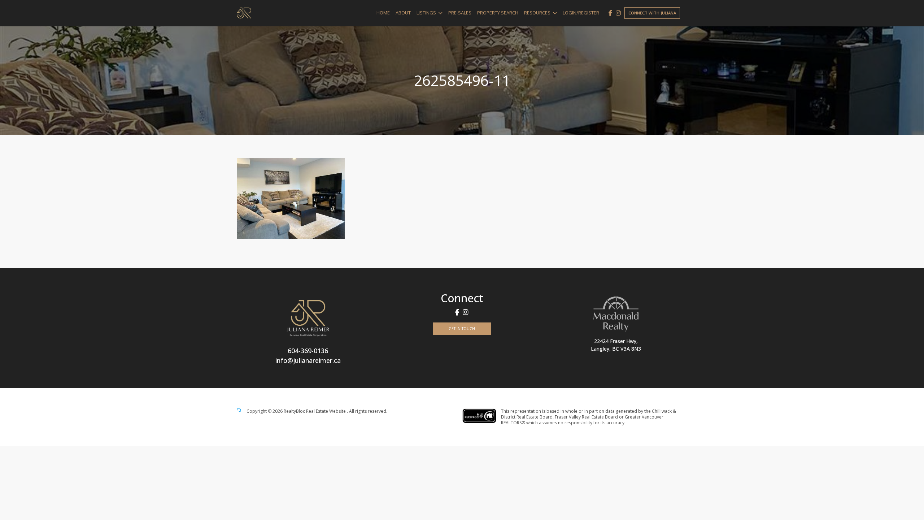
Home (383, 12)
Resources (537, 12)
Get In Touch (462, 328)
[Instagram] (618, 13)
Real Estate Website (326, 411)
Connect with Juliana (652, 13)
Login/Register (581, 12)
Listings (426, 12)
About (403, 12)
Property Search (497, 12)
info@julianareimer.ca (308, 360)
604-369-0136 (308, 350)
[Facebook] (610, 13)
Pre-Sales (459, 12)
